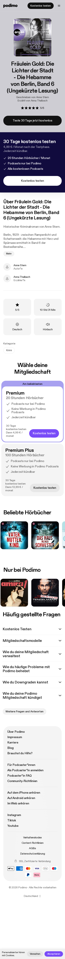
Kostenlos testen (40, 5)
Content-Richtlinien (33, 843)
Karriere (12, 742)
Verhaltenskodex (32, 837)
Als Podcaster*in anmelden (25, 770)
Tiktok (11, 820)
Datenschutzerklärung (32, 853)
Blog (10, 748)
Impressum (14, 737)
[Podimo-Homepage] (10, 5)
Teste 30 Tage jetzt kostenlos (32, 120)
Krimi (9, 350)
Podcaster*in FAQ (19, 776)
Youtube (12, 826)
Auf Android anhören (21, 798)
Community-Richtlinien (22, 781)
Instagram (14, 815)
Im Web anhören (18, 803)
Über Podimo (16, 732)
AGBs (32, 848)
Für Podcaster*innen (21, 765)
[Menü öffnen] (59, 5)
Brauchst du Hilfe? (19, 753)
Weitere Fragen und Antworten (25, 711)
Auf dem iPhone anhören (23, 793)
